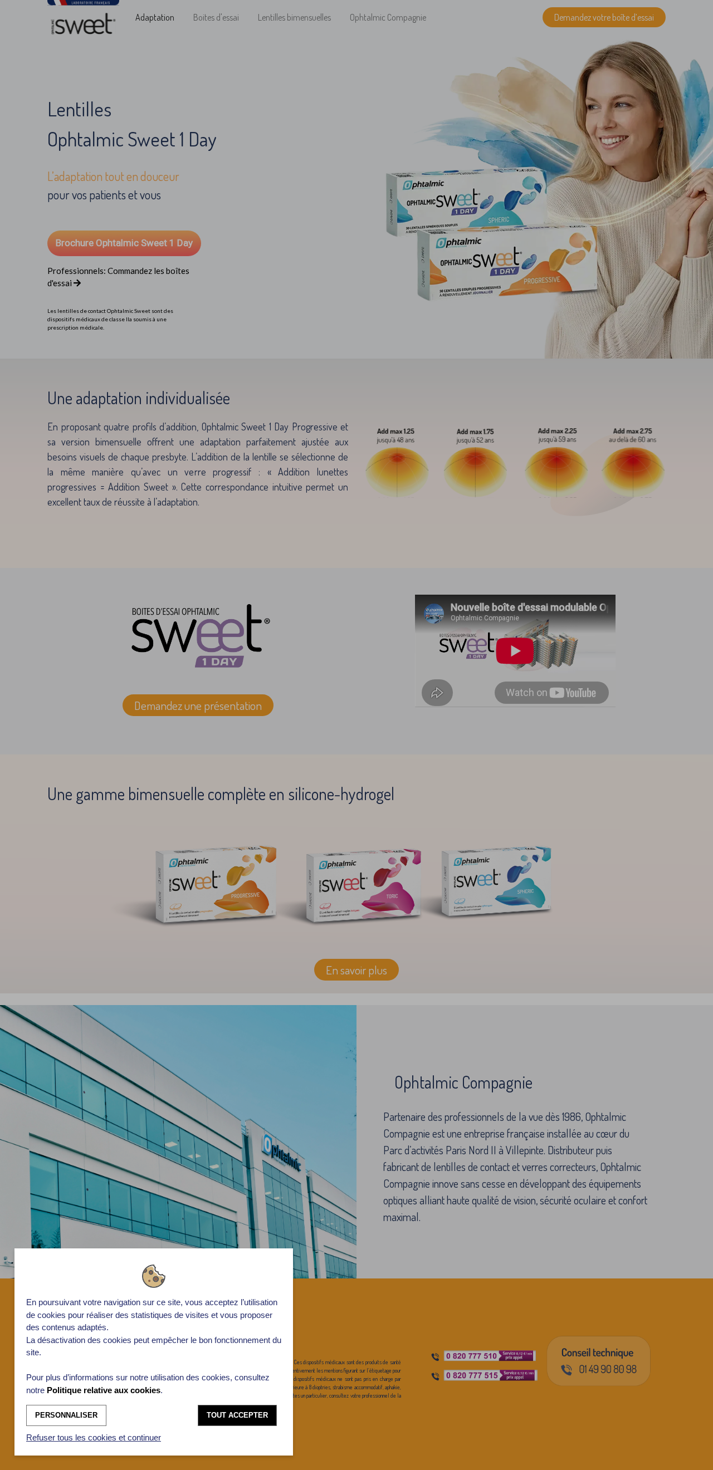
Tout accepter (237, 1415)
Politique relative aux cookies (103, 1390)
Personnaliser (66, 1415)
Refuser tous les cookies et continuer (93, 1437)
